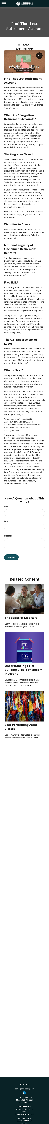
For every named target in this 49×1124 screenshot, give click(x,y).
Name (7, 506)
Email (6, 521)
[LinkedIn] (24, 1092)
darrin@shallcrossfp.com (24, 1089)
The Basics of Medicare (21, 618)
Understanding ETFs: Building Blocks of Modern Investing (24, 670)
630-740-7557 (27, 1100)
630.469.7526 (27, 1097)
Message (8, 535)
